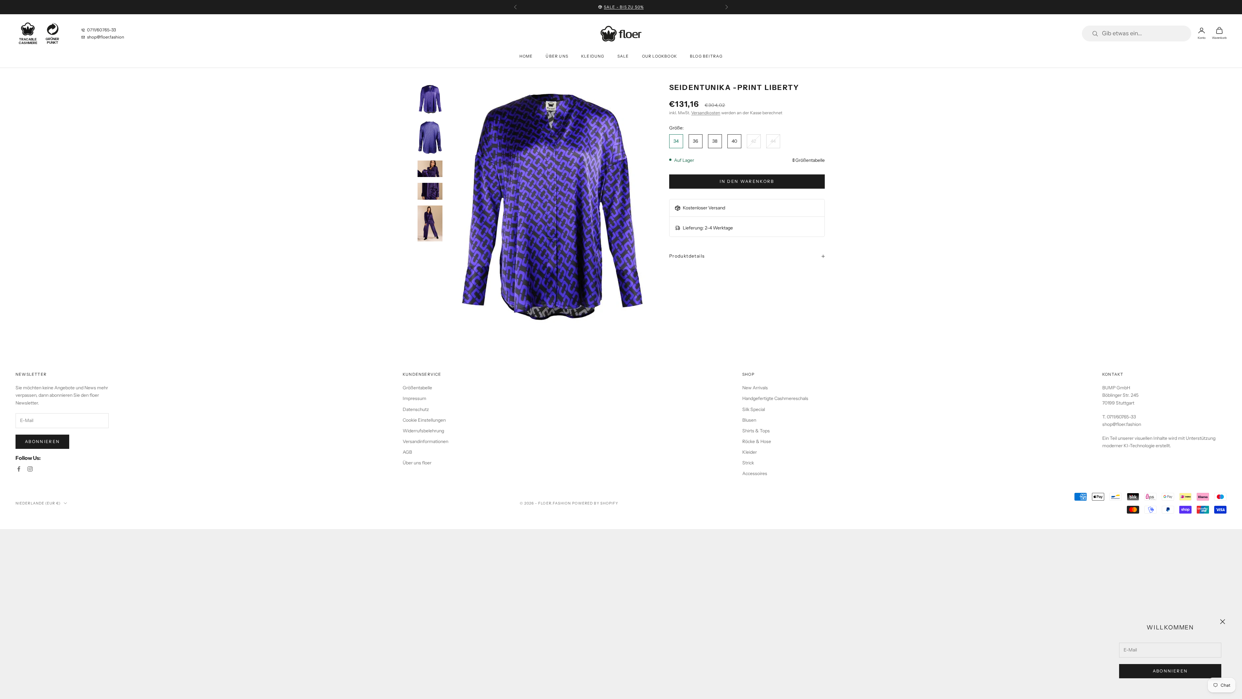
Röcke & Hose (756, 441)
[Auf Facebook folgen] (19, 469)
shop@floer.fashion (105, 36)
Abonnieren (1170, 670)
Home (526, 56)
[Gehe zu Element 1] (430, 99)
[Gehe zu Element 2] (430, 137)
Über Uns (557, 56)
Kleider (749, 452)
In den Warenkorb (747, 181)
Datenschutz (416, 409)
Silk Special (753, 409)
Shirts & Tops (756, 431)
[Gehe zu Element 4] (430, 191)
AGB (407, 452)
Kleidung (593, 56)
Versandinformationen (425, 441)
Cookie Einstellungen (424, 420)
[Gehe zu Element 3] (430, 169)
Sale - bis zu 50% (624, 3)
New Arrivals (755, 388)
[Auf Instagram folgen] (30, 469)
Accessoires (754, 473)
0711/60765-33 (101, 29)
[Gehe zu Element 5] (430, 223)
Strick (748, 463)
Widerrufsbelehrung (423, 431)
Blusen (749, 420)
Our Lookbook (659, 56)
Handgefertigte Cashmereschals (775, 398)
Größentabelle (810, 160)
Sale (623, 56)
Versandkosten (705, 112)
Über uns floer (417, 463)
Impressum (414, 398)
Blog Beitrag (706, 56)
